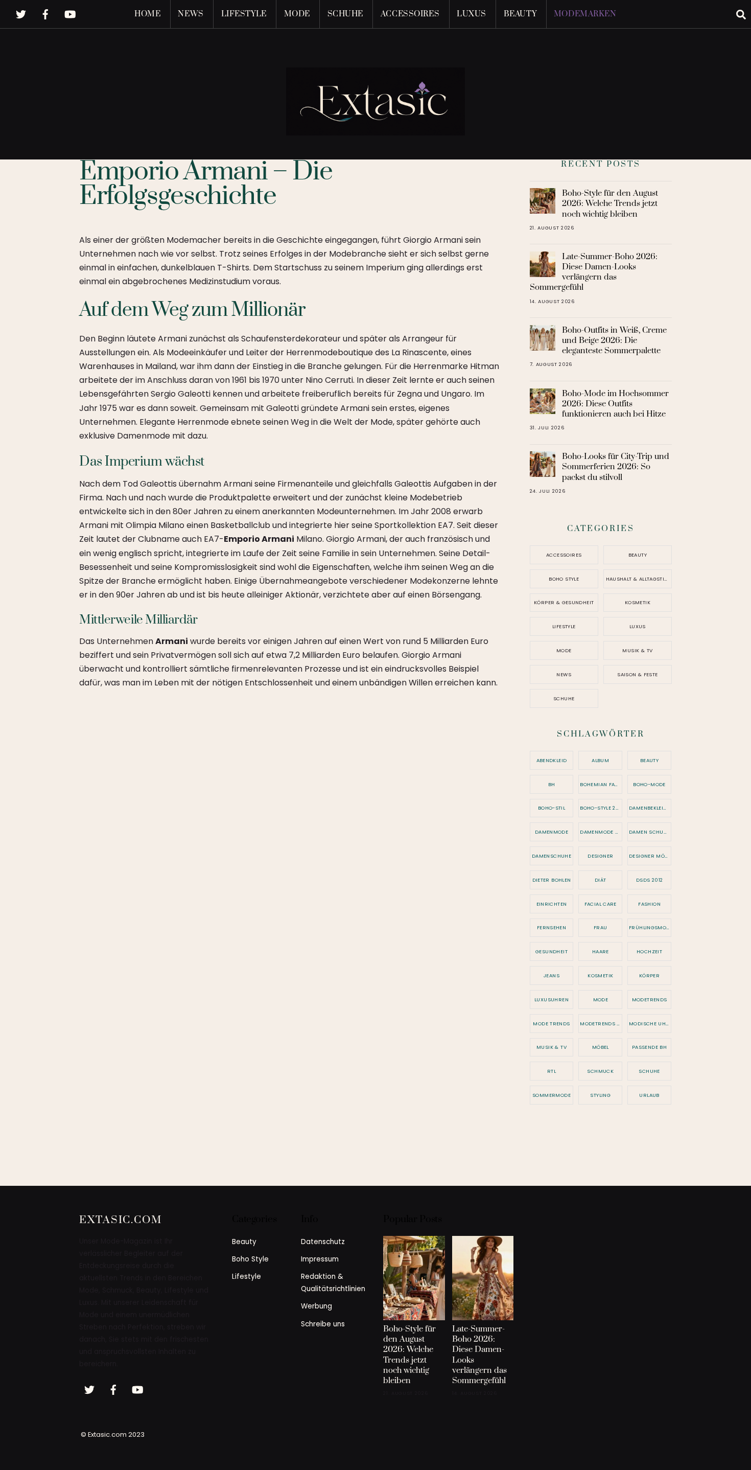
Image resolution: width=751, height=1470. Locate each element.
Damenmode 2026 (601, 832)
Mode (297, 14)
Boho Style (564, 579)
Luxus (471, 14)
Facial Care (600, 904)
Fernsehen (551, 927)
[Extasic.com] (375, 126)
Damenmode (551, 832)
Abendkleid (551, 760)
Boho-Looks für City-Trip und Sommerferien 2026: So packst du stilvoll (615, 466)
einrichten (551, 904)
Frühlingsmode (650, 927)
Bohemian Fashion (601, 784)
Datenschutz (323, 1242)
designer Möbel (650, 856)
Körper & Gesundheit (564, 602)
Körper (649, 975)
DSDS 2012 (649, 880)
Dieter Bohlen (551, 880)
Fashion (649, 904)
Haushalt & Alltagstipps (639, 579)
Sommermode (551, 1095)
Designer (600, 856)
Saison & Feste (637, 674)
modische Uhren (650, 1023)
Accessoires (410, 14)
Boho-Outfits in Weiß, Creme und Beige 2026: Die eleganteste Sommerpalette (614, 340)
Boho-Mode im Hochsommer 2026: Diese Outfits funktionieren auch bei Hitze (615, 403)
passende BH (649, 1047)
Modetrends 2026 (601, 1023)
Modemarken (585, 14)
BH (551, 784)
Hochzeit (649, 951)
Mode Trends (551, 1023)
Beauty (520, 14)
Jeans (551, 975)
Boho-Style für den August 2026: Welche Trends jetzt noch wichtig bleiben (610, 203)
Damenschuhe (551, 856)
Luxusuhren (551, 999)
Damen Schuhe (649, 832)
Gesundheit (551, 951)
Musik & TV (637, 650)
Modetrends (649, 999)
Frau (600, 927)
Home (147, 14)
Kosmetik (637, 602)
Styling (600, 1095)
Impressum (320, 1259)
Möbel (600, 1047)
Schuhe (345, 14)
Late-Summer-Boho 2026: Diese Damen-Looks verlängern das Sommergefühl (594, 272)
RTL (551, 1071)
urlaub (649, 1095)
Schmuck (600, 1071)
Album (600, 760)
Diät (600, 880)
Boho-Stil (551, 808)
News (190, 14)
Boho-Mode (649, 784)
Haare (600, 951)
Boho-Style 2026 (601, 808)
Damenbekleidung (650, 808)
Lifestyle (244, 14)
